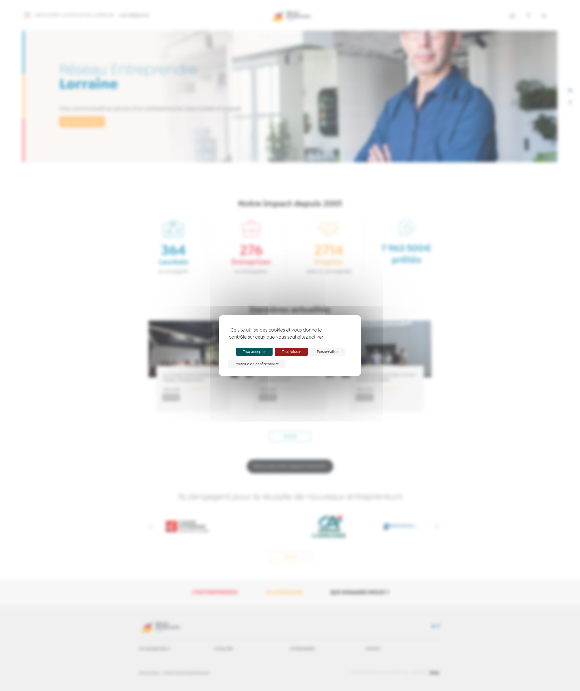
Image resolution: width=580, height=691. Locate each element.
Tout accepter (254, 352)
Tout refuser (291, 352)
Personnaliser (328, 352)
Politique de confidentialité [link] (257, 364)
